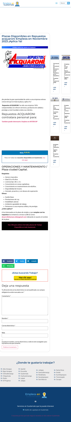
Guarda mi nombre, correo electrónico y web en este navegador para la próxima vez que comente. (24, 342)
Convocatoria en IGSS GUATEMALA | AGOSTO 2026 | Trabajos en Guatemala (57, 112)
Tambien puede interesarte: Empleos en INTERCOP (19, 121)
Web (3, 332)
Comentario (6, 296)
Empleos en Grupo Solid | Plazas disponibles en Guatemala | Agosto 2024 (67, 71)
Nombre (5, 318)
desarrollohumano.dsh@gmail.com (14, 217)
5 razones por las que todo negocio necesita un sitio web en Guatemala (36, 416)
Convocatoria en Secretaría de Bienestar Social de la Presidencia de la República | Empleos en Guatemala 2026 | (57, 73)
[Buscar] (68, 3)
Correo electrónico (8, 325)
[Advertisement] (35, 20)
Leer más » (54, 89)
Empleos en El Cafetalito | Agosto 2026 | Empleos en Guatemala (56, 150)
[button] (56, 3)
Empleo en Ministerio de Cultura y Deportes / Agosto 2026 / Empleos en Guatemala (67, 114)
